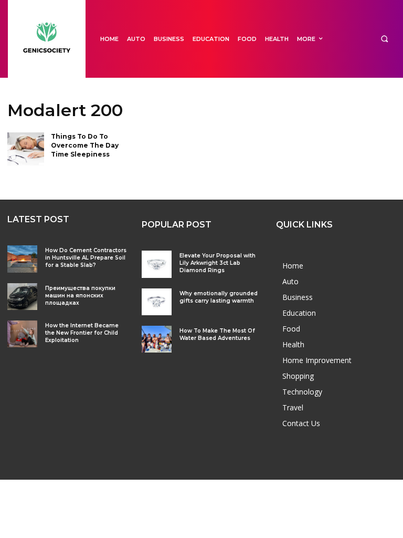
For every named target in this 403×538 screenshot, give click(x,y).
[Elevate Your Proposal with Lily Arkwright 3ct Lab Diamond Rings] (157, 264)
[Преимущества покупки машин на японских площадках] (22, 296)
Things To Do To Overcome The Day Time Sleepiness (85, 145)
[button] (384, 39)
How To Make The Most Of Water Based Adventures (217, 334)
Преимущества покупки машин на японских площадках (80, 295)
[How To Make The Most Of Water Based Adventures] (157, 339)
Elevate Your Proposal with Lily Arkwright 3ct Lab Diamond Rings (217, 263)
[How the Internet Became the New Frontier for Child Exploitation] (22, 333)
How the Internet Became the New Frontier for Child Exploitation (82, 333)
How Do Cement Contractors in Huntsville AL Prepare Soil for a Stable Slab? (85, 257)
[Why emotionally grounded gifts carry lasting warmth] (157, 301)
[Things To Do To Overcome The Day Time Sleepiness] (25, 148)
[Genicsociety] (47, 39)
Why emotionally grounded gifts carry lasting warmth (218, 297)
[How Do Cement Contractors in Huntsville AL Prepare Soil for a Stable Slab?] (22, 258)
